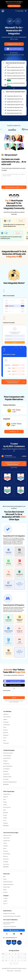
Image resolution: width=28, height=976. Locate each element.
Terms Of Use (17, 970)
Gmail (4, 799)
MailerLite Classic (7, 776)
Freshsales (5, 722)
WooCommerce (7, 807)
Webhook (5, 796)
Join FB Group (14, 930)
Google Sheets (6, 794)
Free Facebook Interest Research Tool (8, 923)
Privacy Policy (10, 970)
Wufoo (4, 848)
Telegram (5, 823)
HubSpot (5, 761)
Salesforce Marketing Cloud (9, 782)
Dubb (4, 740)
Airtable (5, 818)
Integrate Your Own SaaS (9, 913)
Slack (4, 810)
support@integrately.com (11, 937)
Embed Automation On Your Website (11, 916)
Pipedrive (5, 730)
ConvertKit (5, 779)
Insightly (5, 719)
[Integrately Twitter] (6, 933)
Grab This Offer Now (14, 6)
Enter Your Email (6, 690)
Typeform (5, 846)
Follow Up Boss (6, 716)
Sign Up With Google (15, 49)
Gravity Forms (6, 838)
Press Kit (5, 892)
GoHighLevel (6, 763)
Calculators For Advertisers (9, 926)
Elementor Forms (7, 835)
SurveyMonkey (6, 853)
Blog (4, 876)
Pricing (4, 879)
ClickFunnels (6, 774)
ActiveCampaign (7, 755)
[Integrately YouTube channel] (21, 933)
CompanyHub (6, 724)
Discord (5, 815)
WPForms (5, 856)
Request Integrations (8, 884)
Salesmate (5, 735)
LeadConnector (7, 758)
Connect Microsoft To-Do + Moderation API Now (13, 381)
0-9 (3, 954)
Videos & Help (6, 887)
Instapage (5, 861)
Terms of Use (16, 701)
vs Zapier (5, 898)
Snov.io (5, 738)
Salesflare (5, 732)
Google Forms (6, 840)
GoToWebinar (6, 768)
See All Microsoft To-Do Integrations (19, 583)
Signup (4, 889)
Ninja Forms (6, 859)
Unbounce (5, 851)
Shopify (5, 802)
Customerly (6, 743)
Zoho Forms (6, 864)
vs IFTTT (5, 903)
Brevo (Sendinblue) (7, 766)
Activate (12, 221)
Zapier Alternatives (7, 881)
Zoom (4, 820)
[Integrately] (2, 11)
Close (4, 727)
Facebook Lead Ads (8, 753)
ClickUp (5, 804)
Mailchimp (5, 771)
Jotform (5, 843)
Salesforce (5, 714)
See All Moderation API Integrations (19, 651)
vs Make (5, 901)
